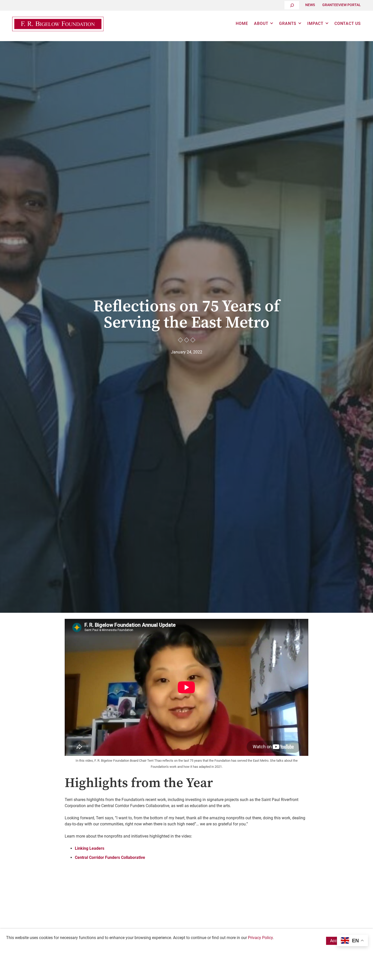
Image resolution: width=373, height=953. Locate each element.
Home (242, 23)
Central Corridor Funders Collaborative (110, 857)
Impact (315, 23)
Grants (287, 23)
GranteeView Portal (341, 5)
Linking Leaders (89, 848)
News (310, 5)
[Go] (292, 5)
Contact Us (347, 23)
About (261, 23)
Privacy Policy (260, 937)
